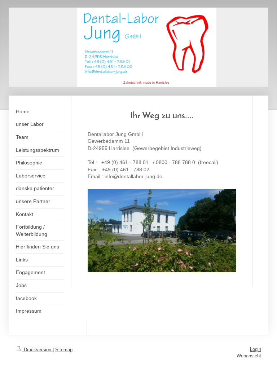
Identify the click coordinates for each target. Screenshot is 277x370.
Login (255, 349)
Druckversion (37, 349)
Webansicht (249, 355)
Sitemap (63, 349)
